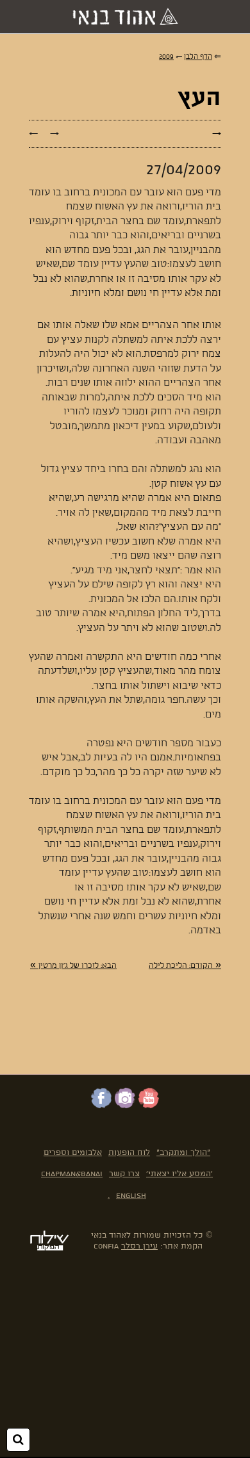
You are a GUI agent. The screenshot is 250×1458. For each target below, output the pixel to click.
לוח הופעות (129, 1152)
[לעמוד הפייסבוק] (101, 1105)
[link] (185, 966)
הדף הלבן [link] (198, 57)
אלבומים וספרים (73, 1152)
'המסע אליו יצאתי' (179, 1173)
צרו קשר (124, 1173)
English (131, 1195)
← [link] (33, 133)
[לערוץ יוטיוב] (148, 1105)
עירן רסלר (139, 1246)
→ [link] (54, 133)
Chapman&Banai (72, 1173)
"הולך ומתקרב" (183, 1152)
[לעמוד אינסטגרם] (125, 1105)
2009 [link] (166, 57)
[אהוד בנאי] (125, 16)
